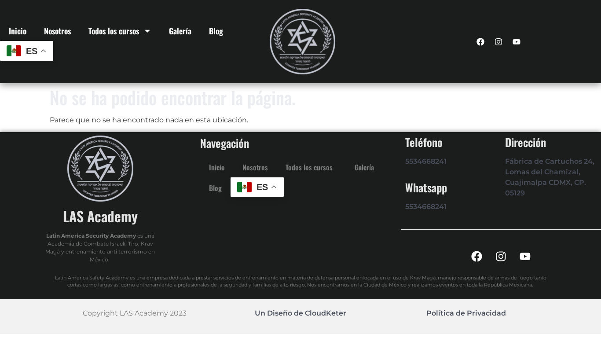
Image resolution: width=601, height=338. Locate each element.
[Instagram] (498, 42)
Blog (216, 31)
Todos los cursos (113, 31)
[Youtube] (516, 42)
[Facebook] (480, 42)
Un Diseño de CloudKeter (300, 313)
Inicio (17, 31)
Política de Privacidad (466, 313)
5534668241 (426, 161)
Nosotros (57, 31)
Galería (180, 31)
